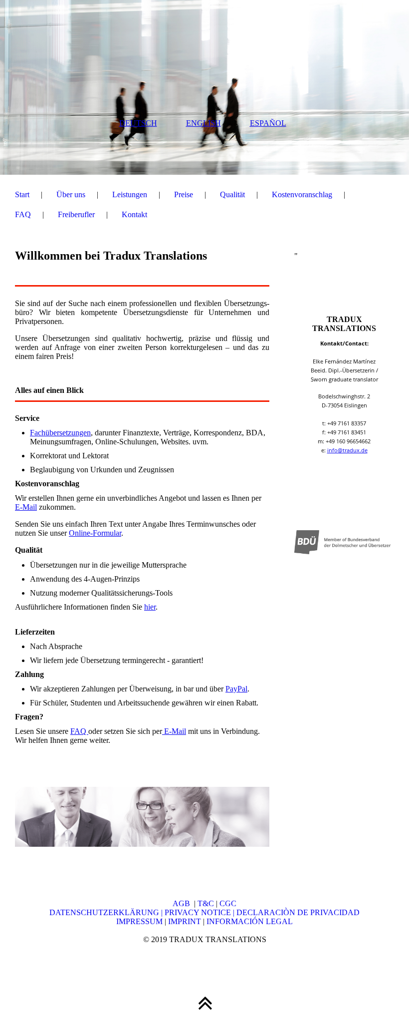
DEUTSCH (138, 123)
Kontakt (134, 214)
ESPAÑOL (268, 123)
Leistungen (129, 194)
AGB (183, 903)
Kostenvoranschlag (302, 194)
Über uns (70, 194)
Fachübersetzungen (60, 432)
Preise (183, 194)
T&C (206, 903)
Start (22, 194)
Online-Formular (95, 533)
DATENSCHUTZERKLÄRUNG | (107, 912)
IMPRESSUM (139, 921)
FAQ (23, 214)
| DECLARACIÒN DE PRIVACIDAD (296, 912)
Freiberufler (76, 214)
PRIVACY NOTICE (199, 912)
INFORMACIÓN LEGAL (249, 921)
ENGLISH (203, 123)
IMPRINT (183, 921)
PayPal (236, 688)
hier (150, 607)
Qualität (232, 194)
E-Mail (26, 507)
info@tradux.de (347, 450)
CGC (227, 903)
